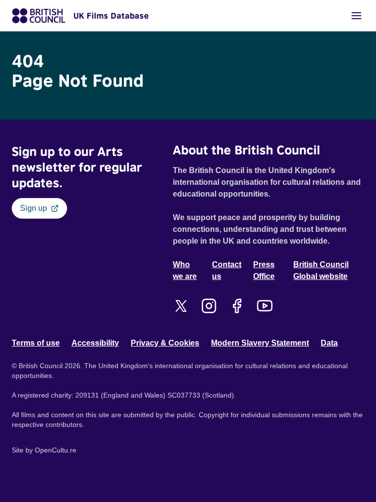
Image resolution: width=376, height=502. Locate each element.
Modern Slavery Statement (260, 343)
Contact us (226, 270)
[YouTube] (265, 306)
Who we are (185, 270)
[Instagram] (209, 306)
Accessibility (95, 343)
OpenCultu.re (55, 450)
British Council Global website (321, 270)
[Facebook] (237, 306)
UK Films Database (111, 16)
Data (329, 343)
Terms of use (36, 343)
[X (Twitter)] (181, 306)
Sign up (33, 208)
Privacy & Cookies (165, 343)
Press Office (264, 270)
